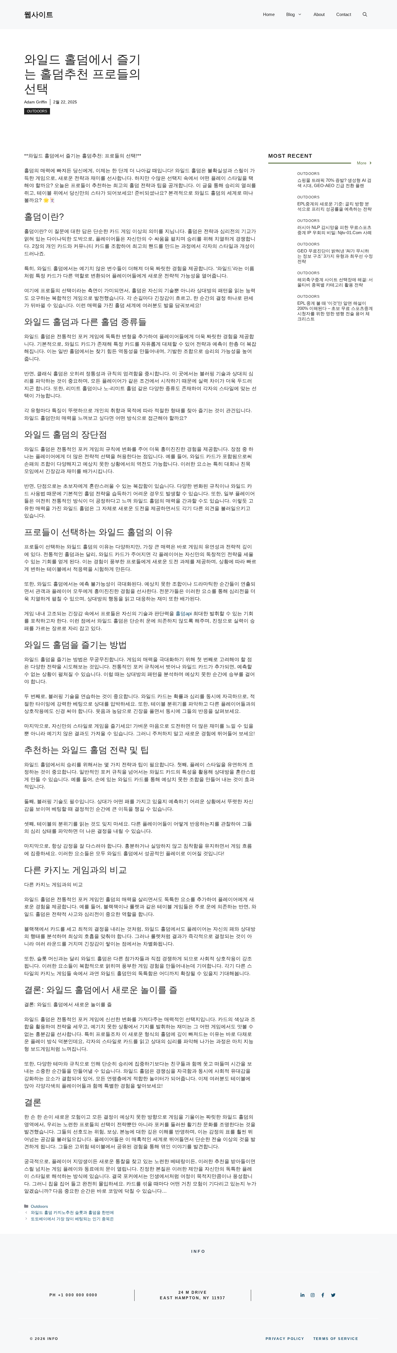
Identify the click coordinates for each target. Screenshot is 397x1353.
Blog (290, 14)
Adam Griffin (35, 102)
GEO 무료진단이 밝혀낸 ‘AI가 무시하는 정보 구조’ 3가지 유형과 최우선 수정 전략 (335, 256)
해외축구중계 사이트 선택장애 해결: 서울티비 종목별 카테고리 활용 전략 (335, 282)
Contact (343, 14)
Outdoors (37, 111)
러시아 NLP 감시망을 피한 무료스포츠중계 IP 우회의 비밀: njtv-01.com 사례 (334, 230)
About (319, 14)
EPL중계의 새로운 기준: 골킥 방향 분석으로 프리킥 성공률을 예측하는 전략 (334, 206)
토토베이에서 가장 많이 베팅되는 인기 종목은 (72, 1218)
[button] (365, 14)
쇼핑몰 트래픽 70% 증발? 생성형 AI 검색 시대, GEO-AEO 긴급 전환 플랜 (334, 183)
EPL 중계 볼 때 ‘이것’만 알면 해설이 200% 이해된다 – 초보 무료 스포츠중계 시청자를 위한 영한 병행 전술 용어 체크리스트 (335, 311)
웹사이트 (38, 14)
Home (269, 14)
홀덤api (184, 613)
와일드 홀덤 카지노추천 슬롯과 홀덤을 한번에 (72, 1212)
